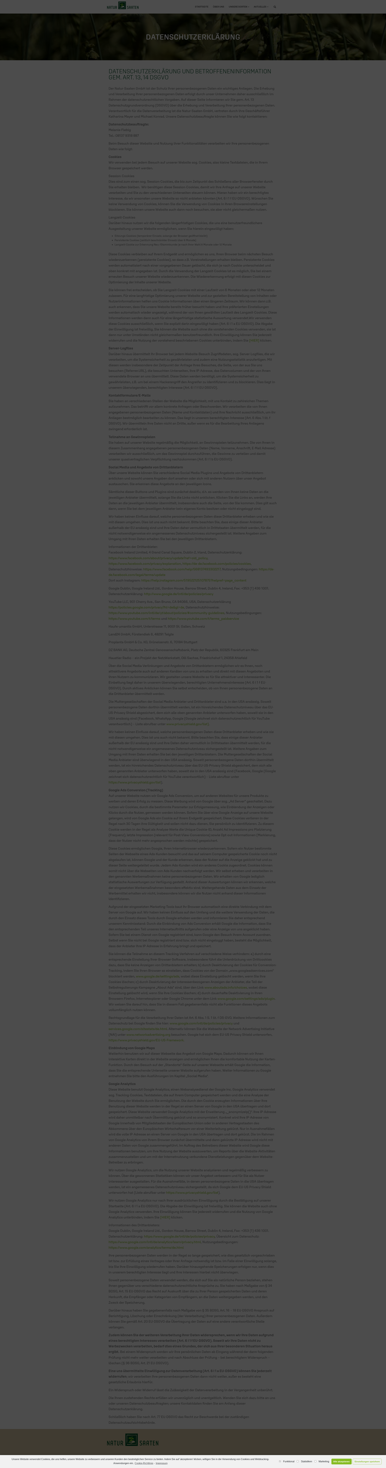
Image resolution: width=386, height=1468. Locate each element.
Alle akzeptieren (341, 1461)
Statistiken (306, 1461)
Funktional (288, 1461)
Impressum (161, 1463)
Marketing (324, 1461)
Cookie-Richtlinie (144, 1463)
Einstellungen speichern (367, 1461)
